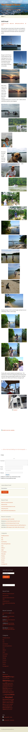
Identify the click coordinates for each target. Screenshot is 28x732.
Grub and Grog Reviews (5, 543)
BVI (6, 683)
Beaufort (12, 680)
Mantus (4, 697)
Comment (2, 460)
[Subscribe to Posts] (5, 717)
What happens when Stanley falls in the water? (16, 527)
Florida (9, 688)
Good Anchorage (4, 519)
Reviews (3, 560)
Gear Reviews (4, 541)
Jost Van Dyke (12, 691)
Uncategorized (4, 564)
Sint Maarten (8, 706)
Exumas (5, 688)
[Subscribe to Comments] (5, 720)
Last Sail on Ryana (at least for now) (8, 506)
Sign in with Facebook (20, 456)
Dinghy (8, 684)
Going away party (4, 508)
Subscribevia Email (6, 485)
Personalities (3, 551)
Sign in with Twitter (8, 456)
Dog (2, 537)
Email (1, 468)
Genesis (11, 688)
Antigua (12, 676)
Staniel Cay (9, 707)
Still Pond (22, 23)
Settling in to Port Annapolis (19, 449)
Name (1, 466)
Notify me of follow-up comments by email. (11, 476)
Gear (2, 539)
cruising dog (5, 684)
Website (2, 472)
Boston (4, 683)
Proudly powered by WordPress (7, 729)
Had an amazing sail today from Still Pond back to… (17, 525)
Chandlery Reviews (5, 535)
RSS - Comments (11, 720)
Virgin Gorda (8, 709)
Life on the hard (6, 449)
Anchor (7, 674)
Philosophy (3, 553)
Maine (12, 694)
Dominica (6, 686)
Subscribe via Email (8, 570)
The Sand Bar (11, 519)
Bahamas (6, 680)
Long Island (7, 694)
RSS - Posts (10, 717)
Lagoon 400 (10, 692)
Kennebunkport (5, 692)
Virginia (11, 709)
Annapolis (6, 676)
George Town (5, 689)
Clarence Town (10, 683)
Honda (9, 691)
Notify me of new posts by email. (8, 478)
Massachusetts (6, 699)
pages (2, 549)
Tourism (12, 23)
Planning (3, 555)
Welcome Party (4, 504)
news (2, 545)
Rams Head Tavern (7, 704)
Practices (3, 558)
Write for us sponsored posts (7, 502)
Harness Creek (5, 691)
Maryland (18, 23)
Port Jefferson (7, 702)
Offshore (3, 547)
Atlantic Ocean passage (6, 678)
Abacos (4, 674)
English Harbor (10, 686)
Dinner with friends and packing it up (8, 510)
